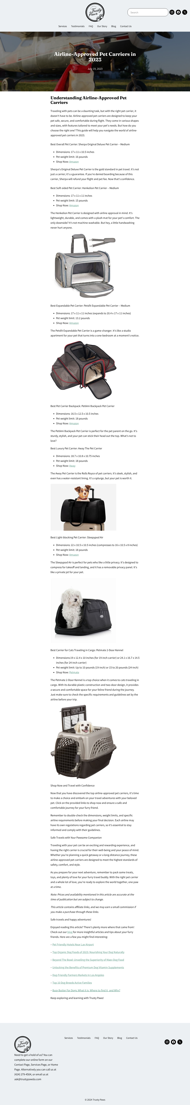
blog (69, 932)
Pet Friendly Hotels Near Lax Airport (73, 945)
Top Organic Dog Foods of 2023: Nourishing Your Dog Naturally (88, 952)
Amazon (74, 162)
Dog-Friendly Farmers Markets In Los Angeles (78, 975)
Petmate (74, 673)
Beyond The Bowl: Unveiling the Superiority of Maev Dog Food (88, 960)
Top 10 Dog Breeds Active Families (72, 983)
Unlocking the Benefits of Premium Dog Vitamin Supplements (88, 968)
